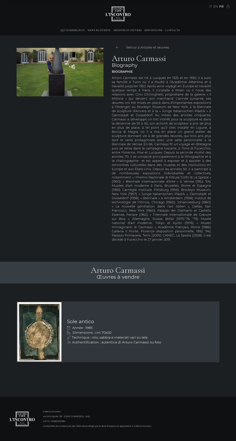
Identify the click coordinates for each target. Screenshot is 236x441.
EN (215, 6)
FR (221, 6)
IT (210, 6)
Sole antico (80, 321)
